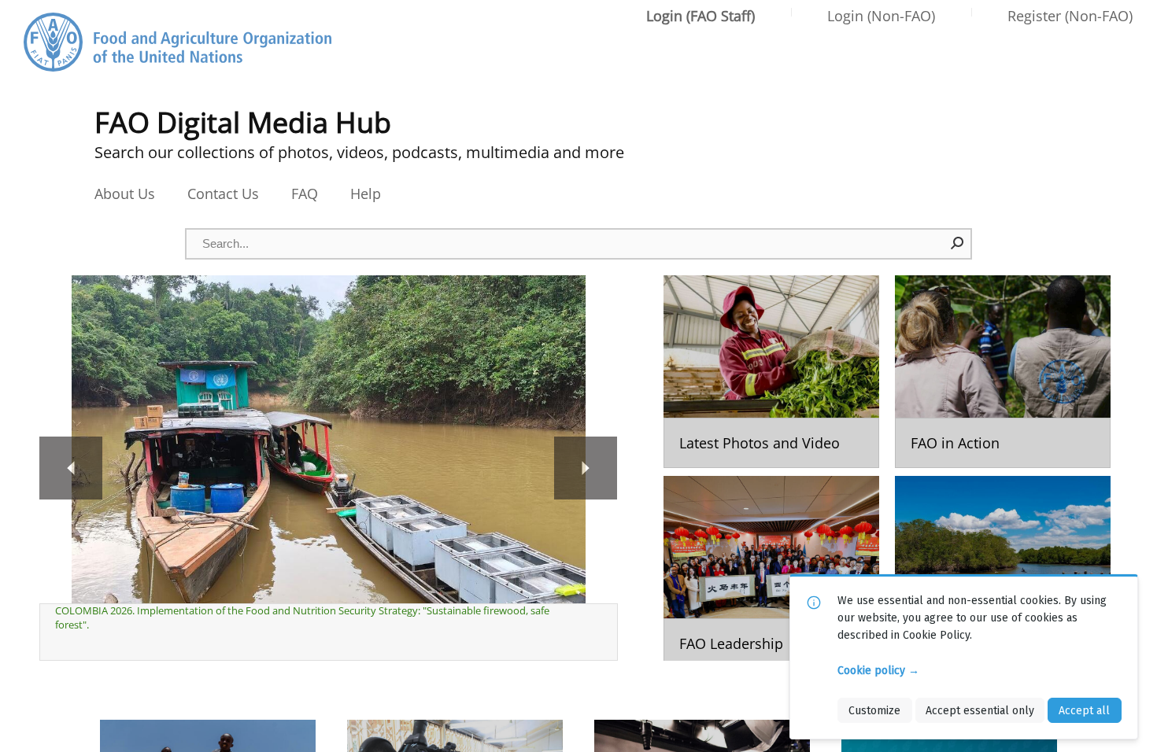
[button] (958, 243)
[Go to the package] (771, 371)
